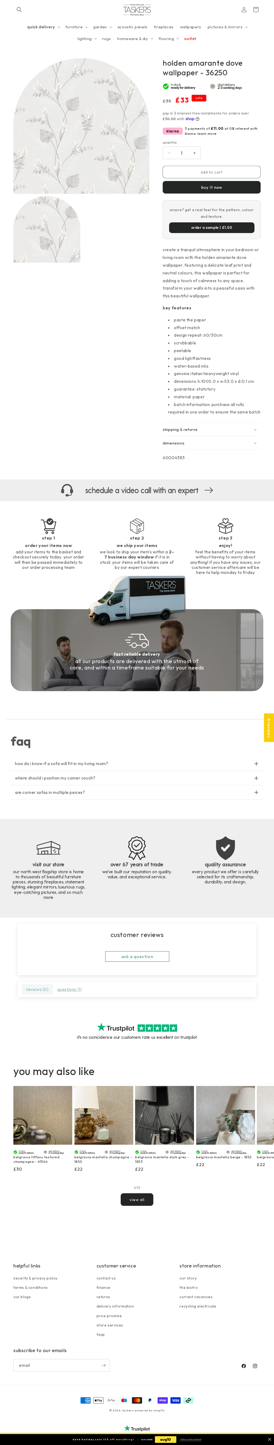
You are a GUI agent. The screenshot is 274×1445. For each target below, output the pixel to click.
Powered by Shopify (150, 1410)
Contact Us (106, 1278)
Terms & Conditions (30, 1287)
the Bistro (189, 1287)
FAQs (101, 1334)
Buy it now (211, 187)
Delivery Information (115, 1306)
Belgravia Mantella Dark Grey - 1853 (162, 1159)
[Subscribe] (103, 1365)
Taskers (128, 1410)
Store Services (110, 1325)
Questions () (69, 989)
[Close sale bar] (269, 1439)
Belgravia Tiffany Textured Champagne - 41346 (36, 1159)
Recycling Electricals (198, 1306)
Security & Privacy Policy (35, 1278)
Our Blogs (22, 1296)
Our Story (188, 1278)
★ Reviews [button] (269, 728)
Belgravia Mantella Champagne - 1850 (103, 1159)
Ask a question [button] (137, 956)
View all (137, 1199)
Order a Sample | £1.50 (211, 227)
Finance (104, 1287)
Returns (103, 1296)
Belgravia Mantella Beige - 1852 (224, 1157)
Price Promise (109, 1315)
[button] (19, 9)
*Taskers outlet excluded (190, 1439)
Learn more (207, 133)
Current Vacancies (196, 1296)
